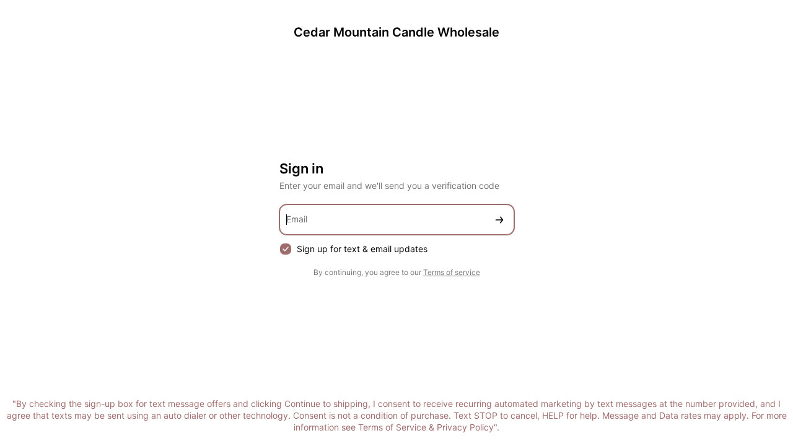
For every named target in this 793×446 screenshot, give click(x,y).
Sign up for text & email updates (362, 248)
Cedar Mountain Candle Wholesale (396, 32)
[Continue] (499, 219)
